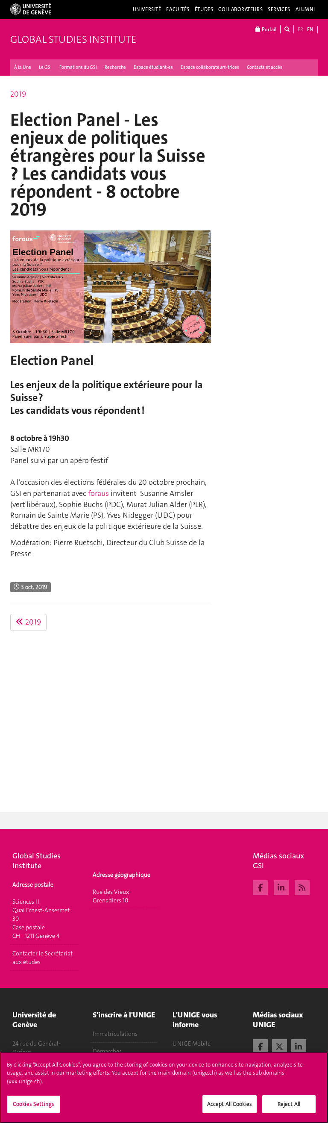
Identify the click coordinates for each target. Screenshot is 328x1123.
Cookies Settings (33, 1104)
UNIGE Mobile (192, 1043)
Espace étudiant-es (153, 67)
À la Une (22, 67)
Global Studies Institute (73, 39)
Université (147, 9)
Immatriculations (115, 1034)
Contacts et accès (264, 67)
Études (204, 9)
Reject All (289, 1104)
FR (300, 29)
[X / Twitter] (279, 1045)
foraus (98, 493)
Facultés (178, 9)
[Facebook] (260, 886)
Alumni (305, 9)
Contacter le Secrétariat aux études (42, 957)
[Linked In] (281, 886)
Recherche (115, 67)
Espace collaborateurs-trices (210, 67)
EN (310, 29)
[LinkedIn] (298, 1045)
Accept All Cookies (229, 1104)
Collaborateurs (240, 9)
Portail (268, 29)
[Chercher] (287, 29)
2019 (18, 94)
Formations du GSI (78, 67)
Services (279, 9)
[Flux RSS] (302, 886)
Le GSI (45, 67)
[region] (164, 1087)
